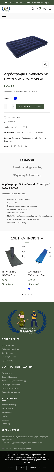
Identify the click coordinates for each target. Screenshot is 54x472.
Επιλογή (9, 284)
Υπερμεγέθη (7, 412)
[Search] (33, 9)
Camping (16, 138)
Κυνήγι (4, 416)
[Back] (4, 16)
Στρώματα (8, 141)
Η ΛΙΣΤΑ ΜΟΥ (40, 7)
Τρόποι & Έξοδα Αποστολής (14, 381)
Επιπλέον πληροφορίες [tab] (27, 167)
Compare (11, 121)
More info (33, 468)
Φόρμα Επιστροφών (10, 388)
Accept (21, 468)
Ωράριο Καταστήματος (11, 392)
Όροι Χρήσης (7, 353)
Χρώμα (7, 98)
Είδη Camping (40, 138)
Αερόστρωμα (27, 138)
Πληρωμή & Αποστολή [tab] (27, 175)
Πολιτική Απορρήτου (10, 349)
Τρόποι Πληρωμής (9, 377)
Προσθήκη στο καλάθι (30, 106)
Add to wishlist (13, 117)
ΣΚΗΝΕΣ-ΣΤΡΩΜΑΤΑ (34, 132)
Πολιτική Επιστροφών (11, 385)
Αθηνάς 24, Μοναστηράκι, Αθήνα (18, 448)
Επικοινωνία (7, 373)
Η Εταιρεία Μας (8, 345)
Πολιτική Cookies (9, 357)
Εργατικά (5, 420)
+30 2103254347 (23, 3)
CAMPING (19, 132)
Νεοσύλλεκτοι (7, 408)
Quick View (23, 256)
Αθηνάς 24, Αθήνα (41, 3)
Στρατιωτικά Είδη (9, 405)
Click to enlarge (45, 64)
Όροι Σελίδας (7, 361)
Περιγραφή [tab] (27, 159)
